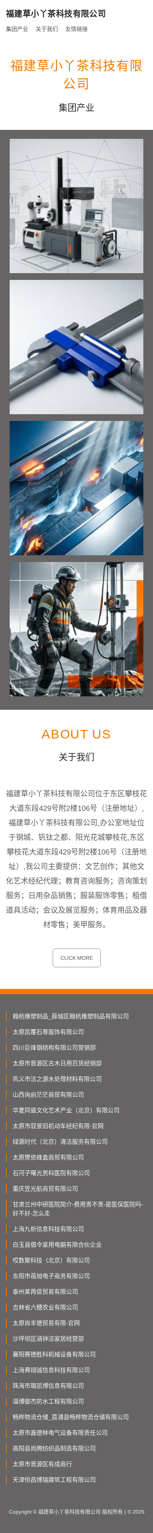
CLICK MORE (77, 958)
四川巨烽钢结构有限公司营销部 (54, 1048)
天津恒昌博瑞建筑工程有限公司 (54, 1480)
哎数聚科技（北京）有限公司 (51, 1260)
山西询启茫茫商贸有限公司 (48, 1095)
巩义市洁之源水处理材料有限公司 (57, 1079)
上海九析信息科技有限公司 (48, 1229)
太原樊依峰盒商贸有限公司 (48, 1157)
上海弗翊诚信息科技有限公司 (51, 1370)
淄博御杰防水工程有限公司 (48, 1401)
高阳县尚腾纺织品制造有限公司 (54, 1448)
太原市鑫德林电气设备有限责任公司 (60, 1433)
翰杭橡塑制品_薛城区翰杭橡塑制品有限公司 (71, 1016)
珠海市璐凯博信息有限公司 (48, 1386)
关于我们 (47, 29)
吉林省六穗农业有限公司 (45, 1307)
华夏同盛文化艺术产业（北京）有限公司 (66, 1110)
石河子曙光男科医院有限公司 (51, 1173)
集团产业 (17, 29)
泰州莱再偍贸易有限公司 (45, 1292)
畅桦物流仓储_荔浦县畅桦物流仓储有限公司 (71, 1417)
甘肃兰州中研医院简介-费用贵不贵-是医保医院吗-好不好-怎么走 (78, 1209)
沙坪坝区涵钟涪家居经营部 (48, 1339)
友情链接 (76, 29)
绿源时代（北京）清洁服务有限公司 (60, 1142)
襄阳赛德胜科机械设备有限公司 (54, 1354)
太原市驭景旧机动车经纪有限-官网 (58, 1126)
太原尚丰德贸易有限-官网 (46, 1323)
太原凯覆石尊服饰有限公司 (48, 1032)
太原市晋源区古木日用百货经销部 (57, 1063)
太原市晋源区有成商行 (42, 1464)
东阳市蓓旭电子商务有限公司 (51, 1276)
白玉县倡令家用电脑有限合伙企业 (57, 1245)
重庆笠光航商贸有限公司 (45, 1189)
